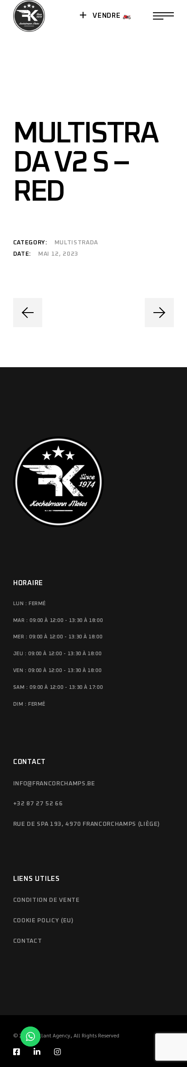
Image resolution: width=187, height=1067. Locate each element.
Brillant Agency (51, 1035)
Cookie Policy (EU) (43, 921)
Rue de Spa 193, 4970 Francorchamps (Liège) (86, 824)
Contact (27, 941)
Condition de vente (46, 900)
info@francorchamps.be (54, 784)
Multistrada (76, 243)
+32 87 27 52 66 (38, 804)
